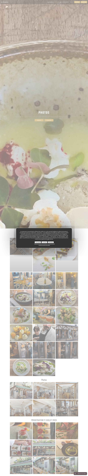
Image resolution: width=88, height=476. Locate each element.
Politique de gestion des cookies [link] (44, 245)
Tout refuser (44, 242)
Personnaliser (50, 242)
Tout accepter (37, 242)
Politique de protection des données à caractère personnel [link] (44, 243)
